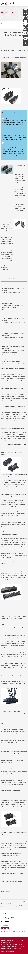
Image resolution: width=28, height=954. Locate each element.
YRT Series (7, 891)
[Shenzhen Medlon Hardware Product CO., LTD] (7, 4)
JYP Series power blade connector (10, 889)
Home (4, 23)
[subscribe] (5, 929)
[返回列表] (24, 901)
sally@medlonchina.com (5, 942)
